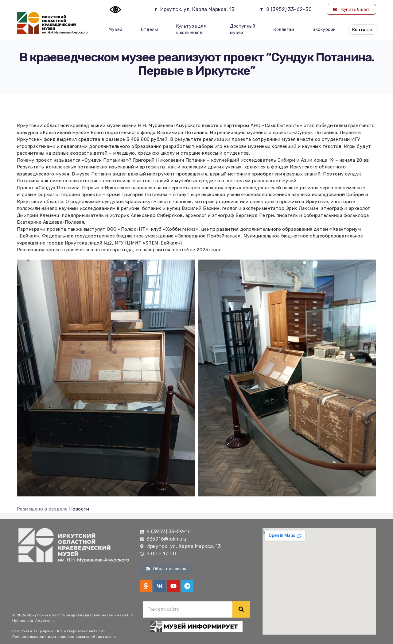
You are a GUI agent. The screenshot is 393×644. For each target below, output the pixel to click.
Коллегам (284, 29)
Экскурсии (324, 29)
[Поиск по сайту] (241, 609)
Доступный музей (242, 29)
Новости (79, 509)
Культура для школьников (191, 29)
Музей (115, 29)
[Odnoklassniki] (146, 586)
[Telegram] (187, 586)
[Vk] (160, 586)
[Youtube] (173, 586)
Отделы (149, 29)
